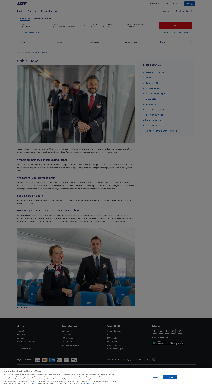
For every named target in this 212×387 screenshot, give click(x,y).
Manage (155, 377)
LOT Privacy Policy (89, 383)
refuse (32, 383)
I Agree (170, 377)
